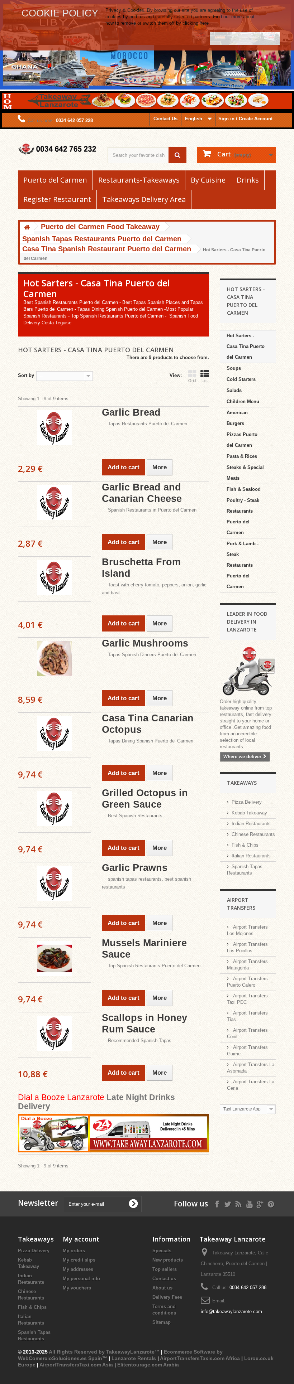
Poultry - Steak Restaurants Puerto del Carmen (243, 516)
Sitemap (161, 1322)
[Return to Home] (27, 228)
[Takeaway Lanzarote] (57, 149)
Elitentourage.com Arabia (148, 1365)
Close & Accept (244, 38)
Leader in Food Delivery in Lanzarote (247, 621)
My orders (74, 1250)
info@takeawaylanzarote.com (231, 1311)
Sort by (26, 375)
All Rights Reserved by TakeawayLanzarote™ (104, 1352)
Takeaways (242, 782)
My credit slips (79, 1260)
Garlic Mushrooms (145, 643)
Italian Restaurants (251, 855)
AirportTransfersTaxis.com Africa (200, 1358)
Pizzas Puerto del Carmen (242, 440)
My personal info (81, 1278)
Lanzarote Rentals (134, 1358)
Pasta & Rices (242, 456)
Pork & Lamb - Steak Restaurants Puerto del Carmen (243, 565)
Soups (234, 368)
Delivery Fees (167, 1297)
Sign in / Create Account (245, 118)
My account (81, 1239)
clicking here (195, 23)
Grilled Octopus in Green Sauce (145, 799)
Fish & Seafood (244, 489)
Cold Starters (241, 379)
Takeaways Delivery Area (144, 199)
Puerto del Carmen (55, 180)
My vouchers (77, 1288)
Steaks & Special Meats (245, 473)
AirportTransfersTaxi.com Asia (76, 1365)
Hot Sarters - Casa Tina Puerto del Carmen (246, 346)
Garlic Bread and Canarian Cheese (142, 493)
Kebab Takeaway (249, 813)
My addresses (78, 1269)
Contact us (164, 1278)
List (204, 380)
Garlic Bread (131, 412)
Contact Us (165, 118)
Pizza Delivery (247, 802)
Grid (192, 380)
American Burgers (237, 418)
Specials (161, 1250)
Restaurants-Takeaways (139, 180)
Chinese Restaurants (253, 834)
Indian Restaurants (251, 823)
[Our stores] (248, 672)
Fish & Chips (245, 845)
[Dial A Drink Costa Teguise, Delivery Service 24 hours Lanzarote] (113, 1134)
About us (162, 1288)
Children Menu (243, 401)
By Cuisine (208, 180)
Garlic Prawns (134, 867)
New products (167, 1260)
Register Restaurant (57, 199)
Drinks (248, 180)
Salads (234, 390)
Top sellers (164, 1269)
